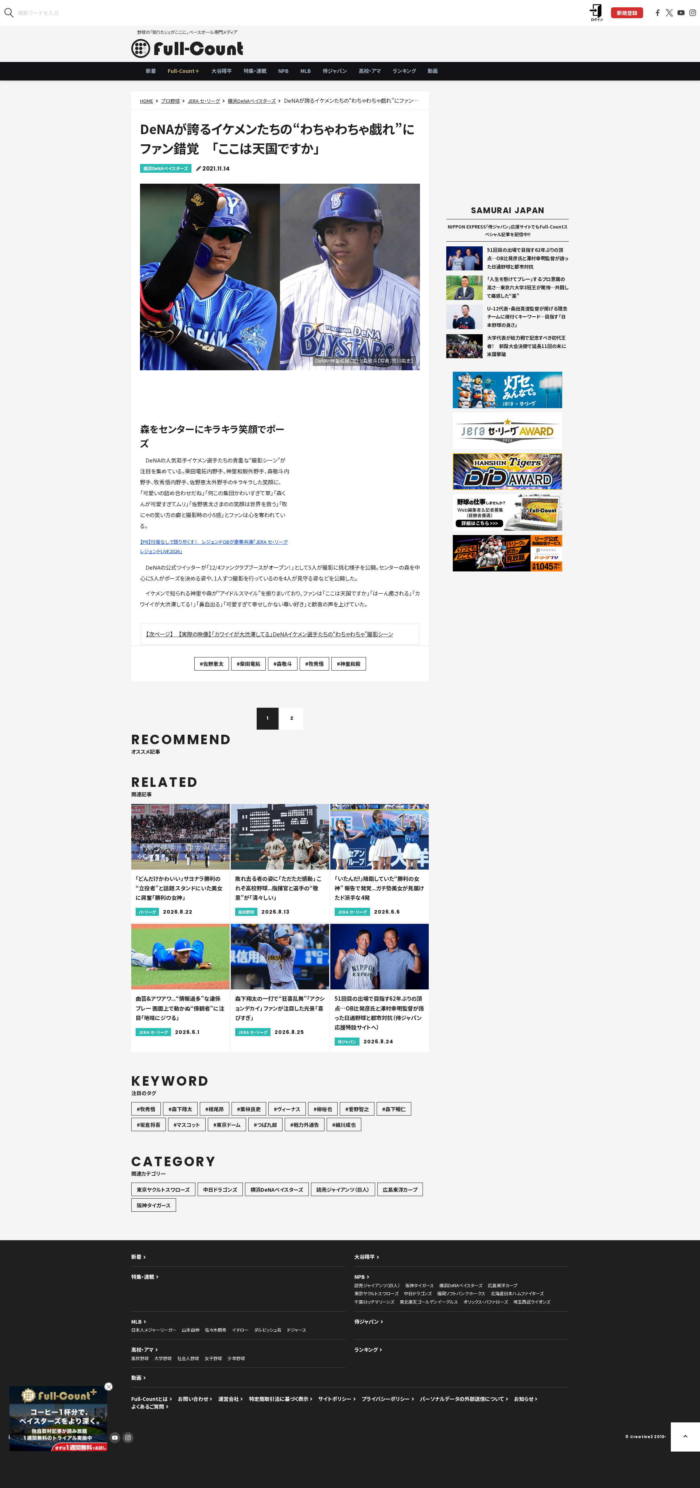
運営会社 (228, 1398)
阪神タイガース (154, 1205)
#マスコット (187, 1124)
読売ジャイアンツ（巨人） (343, 1189)
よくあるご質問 (147, 1406)
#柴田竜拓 (248, 663)
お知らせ (523, 1398)
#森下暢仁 (394, 1109)
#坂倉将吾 (148, 1124)
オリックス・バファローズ (485, 1301)
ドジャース (296, 1330)
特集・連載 (255, 70)
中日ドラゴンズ (220, 1189)
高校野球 (140, 1358)
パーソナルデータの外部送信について (462, 1398)
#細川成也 (344, 1124)
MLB (305, 70)
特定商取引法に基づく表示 (278, 1398)
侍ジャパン (335, 70)
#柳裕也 (323, 1109)
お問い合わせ (193, 1398)
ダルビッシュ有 (267, 1330)
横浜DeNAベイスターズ (252, 100)
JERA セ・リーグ (204, 100)
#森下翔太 (180, 1109)
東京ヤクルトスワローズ (163, 1189)
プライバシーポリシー (386, 1398)
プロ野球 (170, 100)
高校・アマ (370, 70)
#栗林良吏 (249, 1109)
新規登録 (627, 12)
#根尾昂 (214, 1109)
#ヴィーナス (287, 1109)
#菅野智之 (357, 1109)
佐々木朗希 (215, 1330)
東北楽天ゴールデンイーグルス (429, 1301)
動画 (433, 70)
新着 (151, 70)
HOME (146, 100)
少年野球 (236, 1358)
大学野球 (163, 1358)
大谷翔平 (221, 70)
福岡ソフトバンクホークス (461, 1293)
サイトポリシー (334, 1398)
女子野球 (213, 1358)
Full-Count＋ (184, 70)
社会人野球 (188, 1358)
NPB (283, 70)
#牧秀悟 (314, 663)
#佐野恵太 (211, 663)
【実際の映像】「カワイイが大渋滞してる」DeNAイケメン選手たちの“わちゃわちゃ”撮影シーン (286, 634)
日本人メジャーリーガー (153, 1330)
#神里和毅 (349, 663)
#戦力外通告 (304, 1124)
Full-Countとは (149, 1398)
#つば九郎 (265, 1124)
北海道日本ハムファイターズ (517, 1293)
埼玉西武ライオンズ (531, 1301)
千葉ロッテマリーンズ (374, 1301)
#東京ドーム (227, 1124)
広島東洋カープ (400, 1189)
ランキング (404, 70)
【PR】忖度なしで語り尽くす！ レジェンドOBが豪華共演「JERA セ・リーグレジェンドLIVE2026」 (214, 546)
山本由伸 (190, 1330)
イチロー (240, 1330)
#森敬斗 (282, 663)
